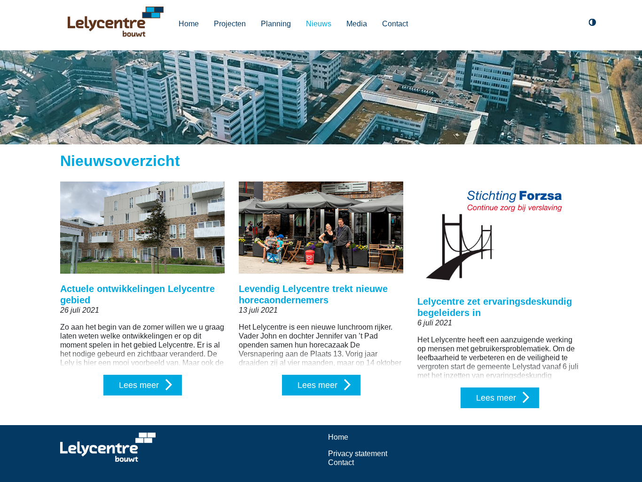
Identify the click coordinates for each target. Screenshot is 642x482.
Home (189, 24)
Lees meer (139, 385)
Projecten (230, 24)
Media (356, 24)
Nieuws (318, 24)
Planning (276, 24)
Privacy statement (357, 454)
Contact (395, 24)
